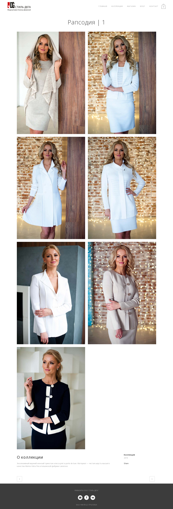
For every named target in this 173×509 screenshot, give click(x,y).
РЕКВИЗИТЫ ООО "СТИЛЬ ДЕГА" (87, 490)
